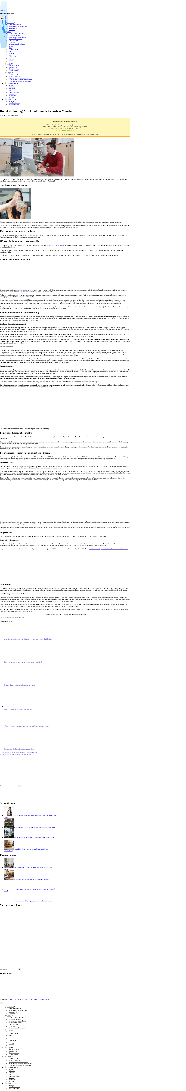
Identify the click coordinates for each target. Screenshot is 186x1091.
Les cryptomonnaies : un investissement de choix (16, 754)
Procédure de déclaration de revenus (20, 81)
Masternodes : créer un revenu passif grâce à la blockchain (19, 752)
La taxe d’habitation (15, 76)
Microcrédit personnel (15, 39)
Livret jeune (12, 56)
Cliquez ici (86, 134)
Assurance (10, 23)
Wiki (25, 999)
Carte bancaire (13, 67)
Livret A (11, 53)
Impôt (9, 73)
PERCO (11, 60)
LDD (10, 51)
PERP (10, 62)
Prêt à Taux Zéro (14, 40)
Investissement (11, 83)
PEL (10, 58)
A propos (11, 101)
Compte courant (13, 71)
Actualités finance (14, 103)
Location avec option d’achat (17, 37)
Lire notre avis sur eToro (65, 130)
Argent (9, 64)
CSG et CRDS (13, 74)
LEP (10, 55)
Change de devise (14, 69)
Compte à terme (13, 49)
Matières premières (14, 92)
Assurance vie (13, 28)
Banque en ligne (14, 65)
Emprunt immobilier (15, 35)
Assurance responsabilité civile (18, 26)
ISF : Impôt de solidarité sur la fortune (20, 80)
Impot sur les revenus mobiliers (18, 78)
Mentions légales (33, 999)
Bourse (11, 85)
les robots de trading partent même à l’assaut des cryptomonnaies (108, 549)
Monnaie (11, 94)
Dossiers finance (14, 104)
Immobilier (12, 88)
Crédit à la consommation (16, 33)
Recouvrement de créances (17, 44)
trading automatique (21, 290)
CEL (10, 48)
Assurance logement (15, 24)
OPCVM (11, 97)
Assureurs (12, 30)
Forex (10, 90)
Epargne (10, 46)
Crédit (9, 32)
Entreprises (12, 87)
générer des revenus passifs (55, 245)
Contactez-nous (44, 999)
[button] (1, 1001)
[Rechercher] (19, 786)
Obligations (12, 95)
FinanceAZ (3, 10)
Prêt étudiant (12, 42)
